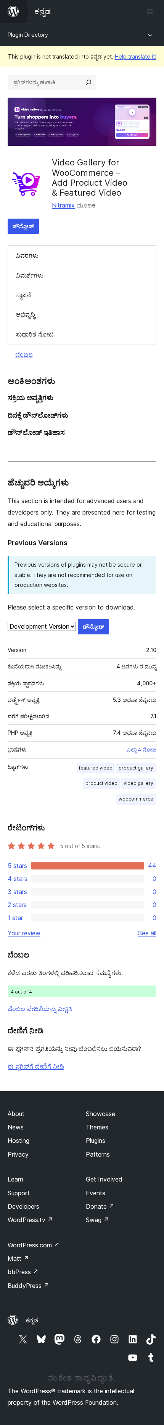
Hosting (18, 1140)
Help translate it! (135, 56)
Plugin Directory (28, 34)
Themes (97, 1127)
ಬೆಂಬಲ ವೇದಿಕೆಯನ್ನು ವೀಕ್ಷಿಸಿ (40, 1009)
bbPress (23, 1272)
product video (101, 783)
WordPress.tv (30, 1220)
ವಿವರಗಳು (27, 255)
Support (19, 1193)
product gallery (136, 768)
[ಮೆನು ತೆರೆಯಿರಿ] (152, 11)
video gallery (138, 783)
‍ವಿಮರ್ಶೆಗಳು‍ (29, 275)
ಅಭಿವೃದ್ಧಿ (25, 314)
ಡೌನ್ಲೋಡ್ (23, 226)
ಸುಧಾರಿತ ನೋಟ (35, 334)
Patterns (98, 1154)
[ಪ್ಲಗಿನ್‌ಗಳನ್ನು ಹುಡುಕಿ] (88, 82)
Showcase (100, 1114)
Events (95, 1193)
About (16, 1114)
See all (147, 933)
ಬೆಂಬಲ (24, 354)
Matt (18, 1258)
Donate (100, 1206)
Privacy (18, 1154)
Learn (15, 1179)
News (16, 1127)
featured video (96, 768)
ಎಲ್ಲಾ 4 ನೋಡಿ (141, 750)
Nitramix (63, 205)
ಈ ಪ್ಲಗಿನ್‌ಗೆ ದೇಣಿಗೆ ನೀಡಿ (36, 1066)
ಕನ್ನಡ (32, 1320)
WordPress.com (33, 1245)
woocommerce (136, 799)
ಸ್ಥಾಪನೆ (23, 295)
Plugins (95, 1140)
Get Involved (104, 1179)
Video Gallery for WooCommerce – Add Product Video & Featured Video (89, 177)
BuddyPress (28, 1285)
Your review (24, 933)
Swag (97, 1220)
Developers (23, 1206)
